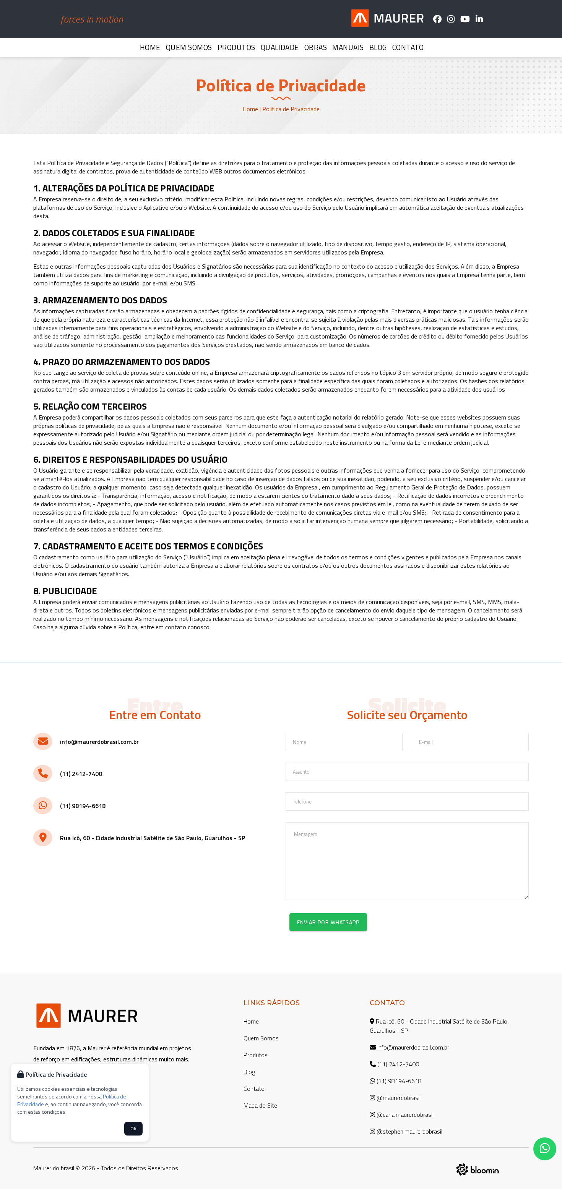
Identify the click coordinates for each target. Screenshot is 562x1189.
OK (133, 1128)
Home (150, 47)
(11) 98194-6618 (83, 806)
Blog (378, 47)
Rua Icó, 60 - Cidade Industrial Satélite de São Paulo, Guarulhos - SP (152, 838)
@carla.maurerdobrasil (404, 1114)
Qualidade (280, 47)
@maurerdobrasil (398, 1097)
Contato (408, 47)
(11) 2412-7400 (81, 773)
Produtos (236, 47)
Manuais (348, 47)
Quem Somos (189, 47)
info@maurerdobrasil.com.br (99, 741)
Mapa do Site (260, 1105)
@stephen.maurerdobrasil (408, 1131)
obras (315, 47)
